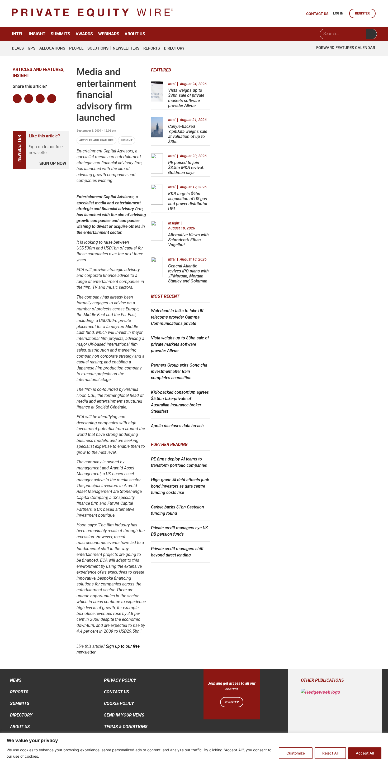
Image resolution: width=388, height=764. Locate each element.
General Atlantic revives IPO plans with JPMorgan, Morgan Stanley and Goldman (188, 273)
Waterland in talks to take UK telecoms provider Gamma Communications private (177, 317)
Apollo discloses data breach (177, 425)
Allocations (52, 48)
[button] (17, 98)
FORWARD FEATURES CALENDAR (345, 47)
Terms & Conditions (126, 726)
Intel (17, 33)
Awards (84, 33)
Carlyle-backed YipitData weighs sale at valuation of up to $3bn (187, 134)
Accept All (365, 753)
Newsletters (126, 48)
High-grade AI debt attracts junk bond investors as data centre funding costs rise (180, 486)
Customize (295, 753)
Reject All (330, 753)
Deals (18, 48)
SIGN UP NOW (52, 163)
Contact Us (116, 691)
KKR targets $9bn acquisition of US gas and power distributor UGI (187, 201)
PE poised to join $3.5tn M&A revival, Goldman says (186, 167)
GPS (31, 48)
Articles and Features (96, 140)
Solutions (97, 48)
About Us (135, 33)
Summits (60, 33)
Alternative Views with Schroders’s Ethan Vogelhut (188, 239)
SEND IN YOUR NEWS (124, 715)
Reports (151, 48)
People (76, 48)
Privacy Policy (120, 680)
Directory (174, 48)
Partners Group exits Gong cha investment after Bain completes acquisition (179, 371)
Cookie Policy (119, 703)
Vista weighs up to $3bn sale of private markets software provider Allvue (186, 98)
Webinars (108, 33)
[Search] (371, 34)
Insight (37, 33)
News (16, 680)
